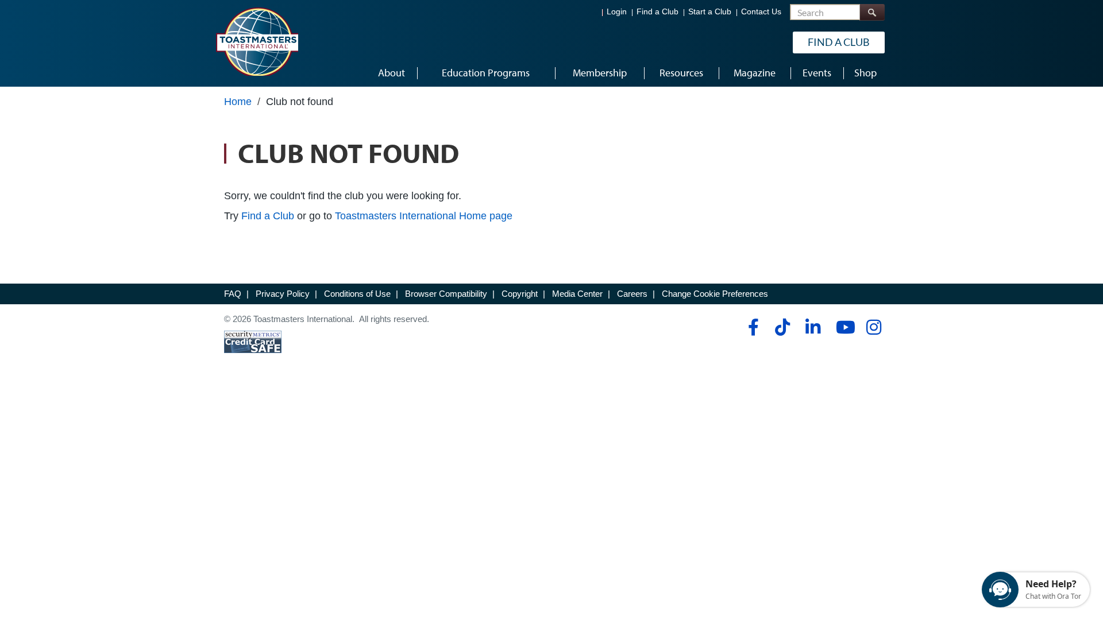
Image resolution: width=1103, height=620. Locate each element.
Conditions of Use (357, 294)
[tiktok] (782, 327)
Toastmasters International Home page (423, 216)
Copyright (520, 294)
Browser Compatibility (446, 294)
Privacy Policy (283, 294)
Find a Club (657, 11)
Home (238, 101)
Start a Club (709, 11)
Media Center (577, 294)
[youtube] (843, 327)
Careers (632, 294)
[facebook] (752, 327)
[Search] (872, 12)
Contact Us (761, 11)
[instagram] (873, 327)
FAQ (232, 294)
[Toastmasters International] (256, 41)
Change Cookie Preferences (715, 294)
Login (617, 11)
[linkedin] (813, 327)
